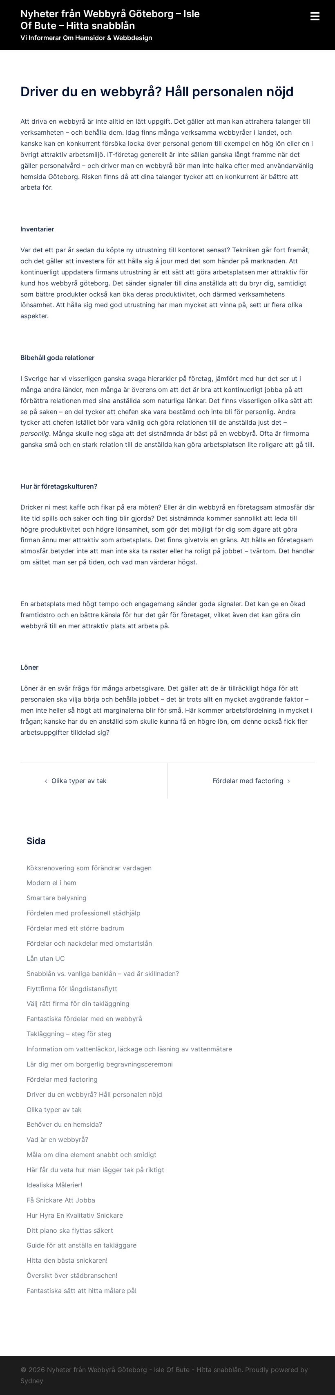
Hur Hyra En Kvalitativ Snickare (75, 1215)
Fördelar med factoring (248, 781)
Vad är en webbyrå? (57, 1139)
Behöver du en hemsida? (64, 1124)
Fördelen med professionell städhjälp (84, 913)
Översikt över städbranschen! (72, 1275)
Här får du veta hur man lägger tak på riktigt (95, 1170)
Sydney (31, 1381)
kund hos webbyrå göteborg (64, 283)
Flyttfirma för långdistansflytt (73, 989)
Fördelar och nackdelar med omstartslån (89, 943)
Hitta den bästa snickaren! (67, 1260)
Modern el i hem (51, 883)
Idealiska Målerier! (54, 1185)
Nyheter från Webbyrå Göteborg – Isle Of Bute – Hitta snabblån (110, 20)
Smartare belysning (57, 898)
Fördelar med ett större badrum (75, 928)
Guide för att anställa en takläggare (81, 1245)
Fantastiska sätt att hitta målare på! (81, 1290)
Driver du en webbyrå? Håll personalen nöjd (94, 1094)
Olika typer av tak (79, 781)
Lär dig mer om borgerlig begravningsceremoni (100, 1064)
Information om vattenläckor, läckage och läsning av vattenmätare (129, 1049)
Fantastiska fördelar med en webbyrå (85, 1019)
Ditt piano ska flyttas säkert (70, 1230)
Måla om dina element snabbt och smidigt (91, 1154)
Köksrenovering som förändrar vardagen (89, 868)
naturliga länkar (181, 400)
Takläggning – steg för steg (70, 1034)
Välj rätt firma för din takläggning (79, 1003)
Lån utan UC (46, 958)
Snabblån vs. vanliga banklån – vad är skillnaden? (103, 973)
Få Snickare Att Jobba (61, 1200)
